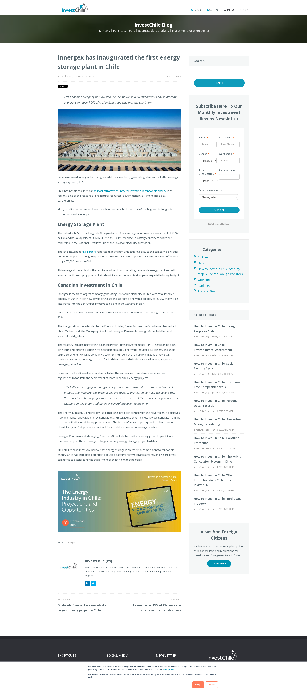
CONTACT (214, 9)
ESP (246, 9)
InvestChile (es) (65, 76)
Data (201, 263)
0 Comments (174, 76)
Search (199, 61)
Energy (71, 542)
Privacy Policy (168, 669)
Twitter (93, 583)
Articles (203, 257)
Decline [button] (211, 684)
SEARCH (198, 9)
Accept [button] (198, 684)
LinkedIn (87, 583)
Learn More (219, 563)
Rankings (204, 286)
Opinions (204, 280)
